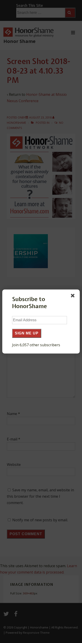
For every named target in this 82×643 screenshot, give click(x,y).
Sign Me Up (26, 333)
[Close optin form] (73, 296)
